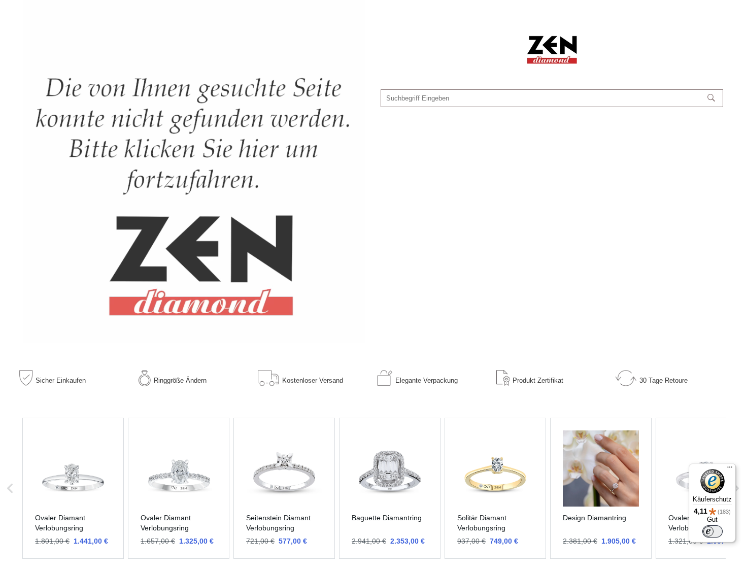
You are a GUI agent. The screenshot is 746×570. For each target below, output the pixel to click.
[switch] (712, 531)
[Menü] (730, 469)
